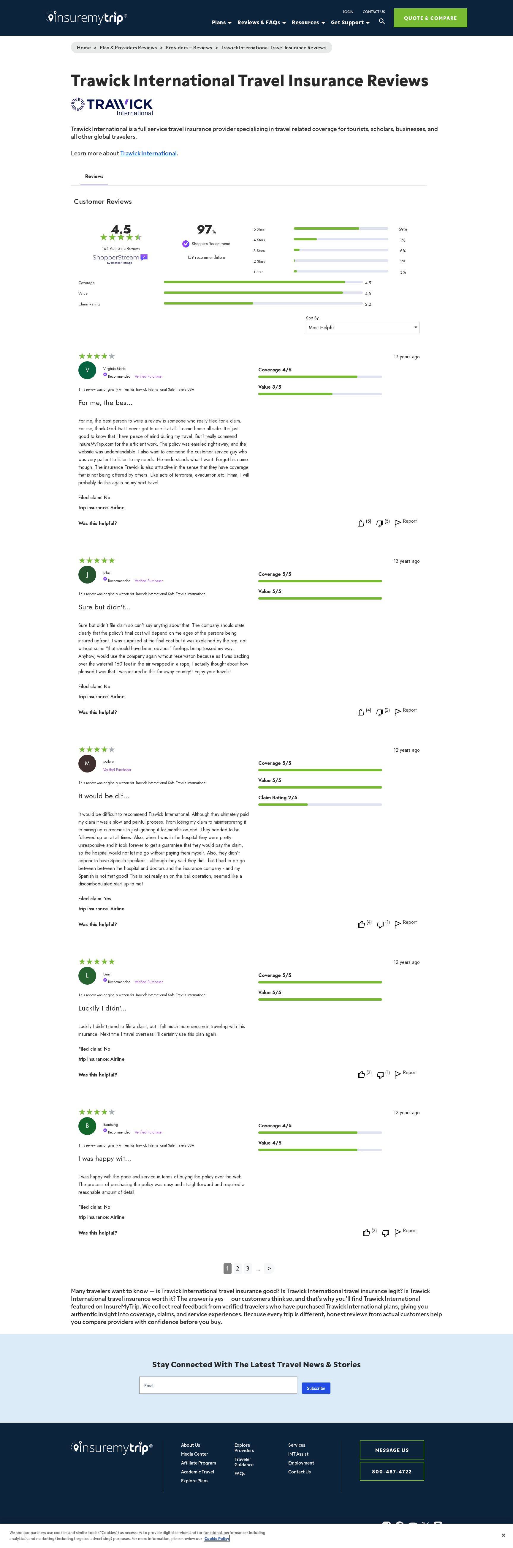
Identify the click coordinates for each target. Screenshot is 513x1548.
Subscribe (316, 1388)
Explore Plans (194, 1480)
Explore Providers (244, 1447)
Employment (301, 1462)
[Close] (503, 1535)
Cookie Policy (217, 1538)
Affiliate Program (198, 1462)
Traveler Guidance (244, 1461)
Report (410, 521)
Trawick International (148, 153)
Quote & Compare (430, 17)
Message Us (392, 1449)
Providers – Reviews (189, 47)
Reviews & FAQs (259, 22)
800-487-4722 (392, 1471)
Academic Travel (197, 1471)
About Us (190, 1445)
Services (296, 1445)
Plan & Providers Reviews (128, 47)
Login (348, 12)
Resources (305, 22)
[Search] (382, 22)
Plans (219, 22)
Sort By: (312, 318)
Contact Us (374, 12)
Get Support (347, 22)
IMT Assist (298, 1454)
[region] (256, 1536)
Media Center (194, 1454)
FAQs (240, 1473)
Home (84, 47)
